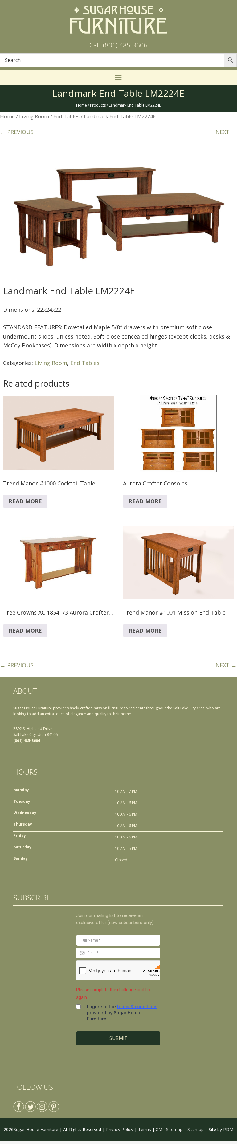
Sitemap (195, 1129)
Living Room (34, 116)
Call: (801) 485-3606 (118, 45)
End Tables (66, 116)
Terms (144, 1129)
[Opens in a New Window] (18, 1104)
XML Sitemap (169, 1129)
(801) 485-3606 (26, 740)
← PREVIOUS (17, 132)
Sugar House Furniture (36, 1129)
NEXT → (226, 132)
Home (7, 116)
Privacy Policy (119, 1129)
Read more (25, 501)
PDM (228, 1129)
